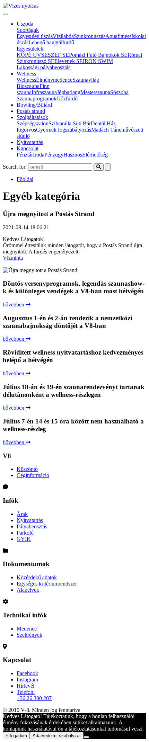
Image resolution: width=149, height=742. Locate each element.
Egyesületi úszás (35, 36)
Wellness (26, 74)
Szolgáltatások (32, 117)
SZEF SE (58, 55)
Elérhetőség (95, 155)
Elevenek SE (68, 61)
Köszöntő (27, 469)
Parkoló (25, 533)
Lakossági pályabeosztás (43, 67)
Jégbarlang (68, 92)
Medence (27, 629)
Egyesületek (30, 49)
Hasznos (72, 155)
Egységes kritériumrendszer (47, 584)
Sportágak (28, 30)
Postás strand (31, 111)
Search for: (15, 167)
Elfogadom (16, 735)
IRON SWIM (98, 61)
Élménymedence (54, 80)
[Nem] (86, 737)
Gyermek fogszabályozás (63, 130)
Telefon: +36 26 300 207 (34, 695)
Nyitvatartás (30, 142)
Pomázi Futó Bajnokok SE (98, 55)
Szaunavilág (85, 80)
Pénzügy (53, 155)
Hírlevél (25, 686)
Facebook (27, 673)
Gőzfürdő (67, 98)
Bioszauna (28, 86)
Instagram (27, 679)
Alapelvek (28, 590)
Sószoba (119, 92)
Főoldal (25, 179)
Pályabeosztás (32, 526)
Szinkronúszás (89, 36)
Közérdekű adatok (37, 577)
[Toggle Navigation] (5, 14)
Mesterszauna (95, 92)
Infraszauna (44, 92)
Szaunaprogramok (36, 98)
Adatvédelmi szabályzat (57, 735)
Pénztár (25, 155)
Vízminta (13, 258)
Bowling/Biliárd (34, 105)
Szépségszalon (33, 123)
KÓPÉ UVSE (32, 55)
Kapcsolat (27, 148)
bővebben (14, 304)
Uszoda (25, 24)
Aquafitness (118, 36)
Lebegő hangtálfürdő (51, 42)
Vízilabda (63, 36)
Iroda (38, 155)
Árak (22, 514)
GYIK (24, 539)
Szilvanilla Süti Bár (70, 123)
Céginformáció (33, 475)
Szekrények (29, 635)
